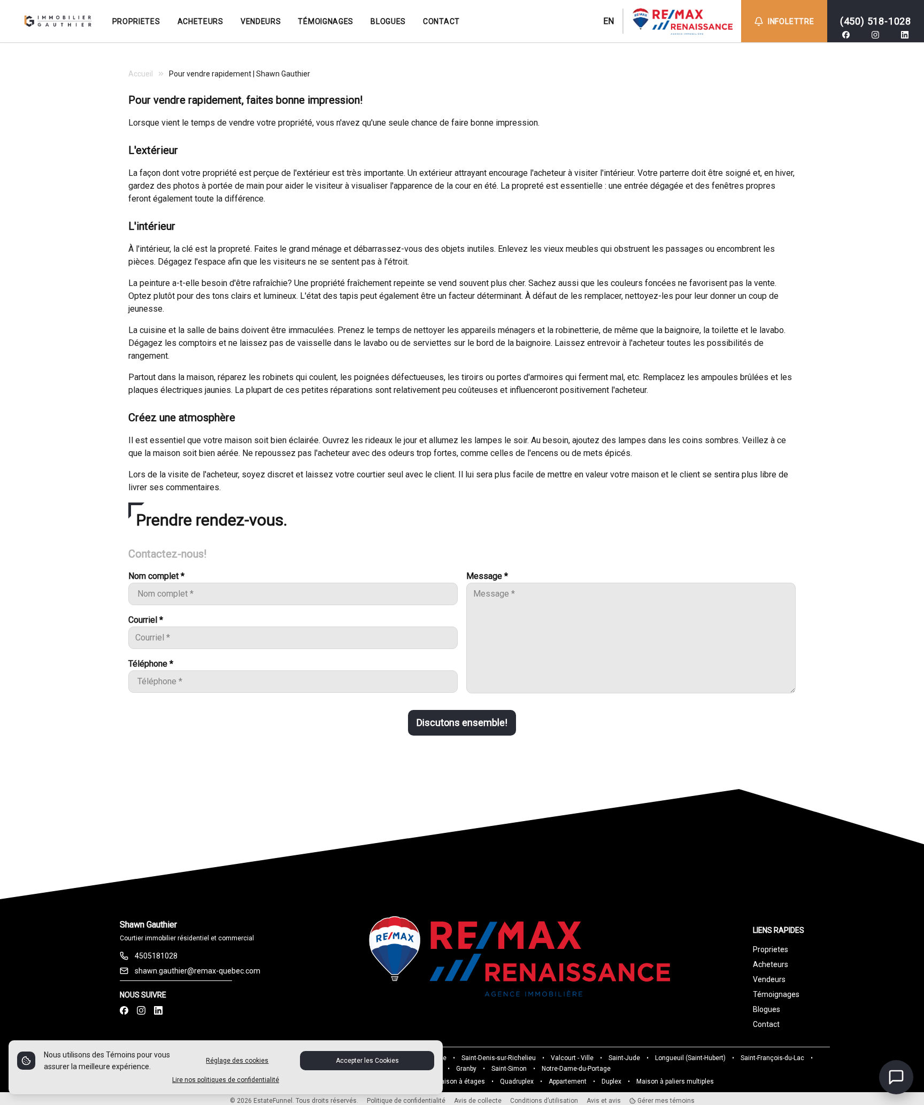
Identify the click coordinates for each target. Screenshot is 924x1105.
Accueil (140, 73)
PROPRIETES (136, 21)
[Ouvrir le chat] (896, 1077)
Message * (487, 576)
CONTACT (441, 21)
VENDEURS (261, 21)
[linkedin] (904, 34)
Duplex (611, 1081)
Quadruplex (517, 1081)
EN (608, 21)
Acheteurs (770, 964)
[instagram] (875, 34)
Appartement (568, 1081)
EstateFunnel (272, 1100)
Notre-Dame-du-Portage (576, 1068)
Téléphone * (150, 664)
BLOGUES (388, 21)
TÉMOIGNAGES (325, 21)
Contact (766, 1024)
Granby (466, 1068)
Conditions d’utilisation (544, 1100)
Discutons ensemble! (462, 722)
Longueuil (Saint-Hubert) (690, 1058)
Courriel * (145, 620)
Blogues (766, 1009)
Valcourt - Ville (572, 1058)
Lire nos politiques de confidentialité (225, 1080)
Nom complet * (156, 576)
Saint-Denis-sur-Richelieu (498, 1058)
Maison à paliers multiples (675, 1081)
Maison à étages (460, 1081)
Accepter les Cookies (367, 1060)
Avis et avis (604, 1100)
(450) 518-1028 (875, 21)
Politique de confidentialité (406, 1100)
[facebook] (846, 34)
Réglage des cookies (237, 1060)
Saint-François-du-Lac (772, 1058)
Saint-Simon (509, 1068)
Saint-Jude (624, 1058)
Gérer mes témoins (665, 1100)
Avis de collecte (478, 1100)
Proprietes (770, 949)
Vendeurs (769, 979)
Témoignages (776, 994)
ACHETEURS (201, 21)
